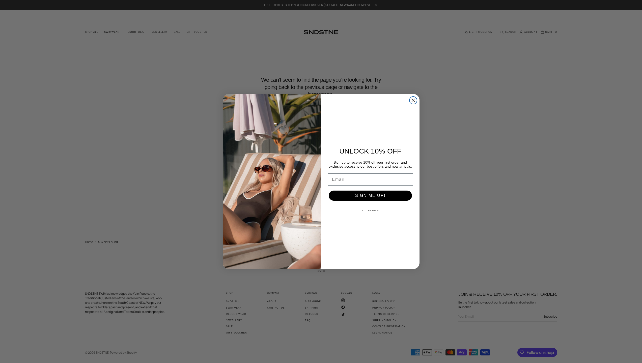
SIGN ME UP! (370, 195)
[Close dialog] (413, 100)
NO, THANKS (370, 210)
